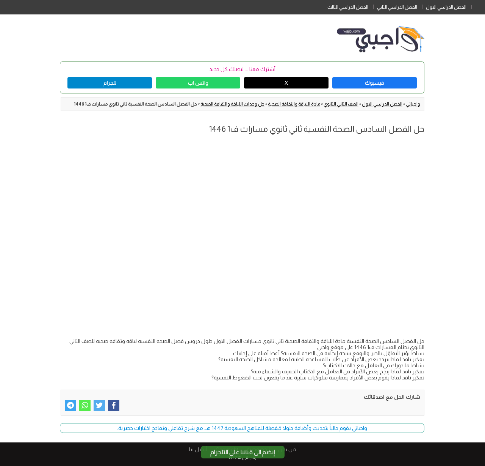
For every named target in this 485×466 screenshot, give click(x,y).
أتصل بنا (198, 449)
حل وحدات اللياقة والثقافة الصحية (232, 104)
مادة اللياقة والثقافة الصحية (294, 104)
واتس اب (198, 83)
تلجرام (109, 83)
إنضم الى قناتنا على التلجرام (242, 452)
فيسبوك (374, 83)
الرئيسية (478, 6)
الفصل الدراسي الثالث (347, 7)
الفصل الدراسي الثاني (397, 7)
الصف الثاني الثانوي (341, 104)
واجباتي (413, 104)
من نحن (287, 449)
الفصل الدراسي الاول (446, 7)
